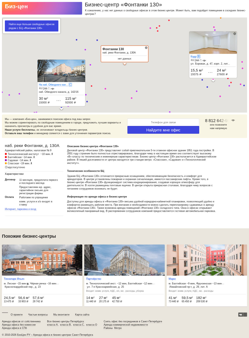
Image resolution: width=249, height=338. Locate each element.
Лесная (11, 283)
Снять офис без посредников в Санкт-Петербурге (133, 321)
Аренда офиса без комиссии (19, 324)
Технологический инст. (102, 283)
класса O (91, 324)
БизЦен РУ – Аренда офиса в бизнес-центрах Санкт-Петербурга (55, 334)
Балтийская (15, 157)
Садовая (13, 160)
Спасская (13, 163)
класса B (65, 324)
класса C (78, 324)
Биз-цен (16, 6)
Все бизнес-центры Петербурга (65, 321)
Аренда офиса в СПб (14, 328)
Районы (108, 328)
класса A (52, 324)
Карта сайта (82, 314)
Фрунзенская (203, 283)
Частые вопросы (38, 314)
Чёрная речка (38, 283)
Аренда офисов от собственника (21, 321)
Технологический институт (23, 154)
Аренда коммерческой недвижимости (126, 324)
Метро (118, 328)
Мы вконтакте (61, 314)
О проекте (17, 314)
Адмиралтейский (15, 150)
